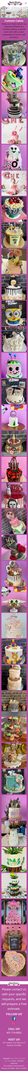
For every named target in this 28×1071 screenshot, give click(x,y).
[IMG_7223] (14, 963)
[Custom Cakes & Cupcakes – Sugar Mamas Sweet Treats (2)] (14, 105)
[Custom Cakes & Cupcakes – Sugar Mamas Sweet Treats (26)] (14, 937)
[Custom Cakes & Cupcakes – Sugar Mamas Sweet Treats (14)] (14, 625)
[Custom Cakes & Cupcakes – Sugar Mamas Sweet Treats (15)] (14, 651)
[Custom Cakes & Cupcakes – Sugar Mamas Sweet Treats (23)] (14, 859)
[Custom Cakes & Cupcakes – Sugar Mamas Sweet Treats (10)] (14, 521)
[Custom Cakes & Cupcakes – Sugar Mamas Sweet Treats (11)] (14, 547)
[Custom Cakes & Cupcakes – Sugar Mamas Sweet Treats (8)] (14, 417)
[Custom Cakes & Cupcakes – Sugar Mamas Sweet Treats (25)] (14, 911)
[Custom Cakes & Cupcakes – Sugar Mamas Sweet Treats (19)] (14, 755)
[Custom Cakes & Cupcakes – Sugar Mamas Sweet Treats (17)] (14, 703)
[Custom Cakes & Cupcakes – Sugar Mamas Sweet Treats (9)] (14, 469)
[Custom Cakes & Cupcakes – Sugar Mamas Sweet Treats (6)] (14, 313)
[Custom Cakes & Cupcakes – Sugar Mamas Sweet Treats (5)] (14, 261)
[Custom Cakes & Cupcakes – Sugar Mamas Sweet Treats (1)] (14, 53)
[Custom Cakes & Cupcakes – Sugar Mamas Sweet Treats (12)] (14, 573)
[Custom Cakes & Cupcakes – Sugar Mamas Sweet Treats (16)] (14, 677)
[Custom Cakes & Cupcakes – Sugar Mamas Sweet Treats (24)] (14, 885)
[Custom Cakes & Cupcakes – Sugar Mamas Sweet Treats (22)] (14, 833)
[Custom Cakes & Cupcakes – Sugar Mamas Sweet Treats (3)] (14, 157)
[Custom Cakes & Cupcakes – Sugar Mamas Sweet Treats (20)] (14, 781)
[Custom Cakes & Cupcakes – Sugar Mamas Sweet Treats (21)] (14, 807)
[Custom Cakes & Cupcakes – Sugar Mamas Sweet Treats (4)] (14, 209)
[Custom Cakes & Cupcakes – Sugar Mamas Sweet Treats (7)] (14, 365)
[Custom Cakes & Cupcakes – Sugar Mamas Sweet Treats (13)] (14, 599)
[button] (26, 3)
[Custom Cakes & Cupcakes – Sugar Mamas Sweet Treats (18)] (14, 729)
